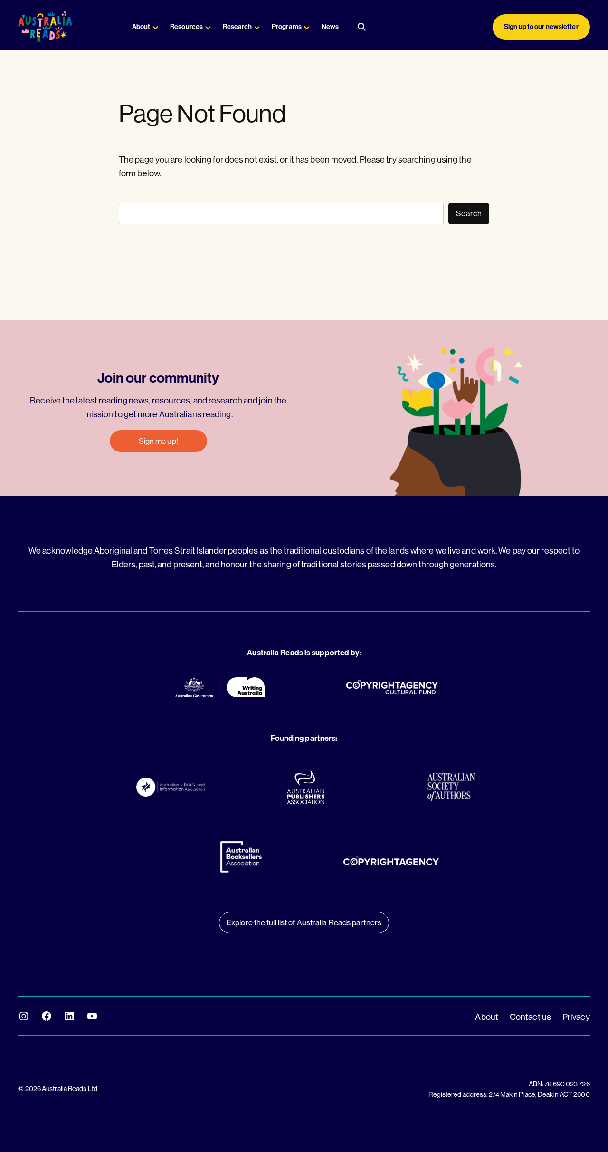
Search (469, 213)
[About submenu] (155, 27)
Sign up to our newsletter (541, 27)
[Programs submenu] (307, 27)
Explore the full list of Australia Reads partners (304, 922)
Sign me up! (158, 441)
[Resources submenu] (208, 27)
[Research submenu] (257, 27)
